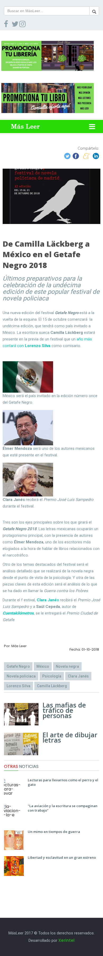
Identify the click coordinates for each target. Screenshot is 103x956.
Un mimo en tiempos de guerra (54, 831)
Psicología (51, 676)
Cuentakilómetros (18, 613)
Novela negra (67, 666)
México (42, 666)
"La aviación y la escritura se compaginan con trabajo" (62, 808)
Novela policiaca (21, 676)
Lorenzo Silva (18, 686)
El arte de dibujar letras (70, 737)
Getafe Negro (18, 666)
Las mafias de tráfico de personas (64, 710)
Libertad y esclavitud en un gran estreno (62, 857)
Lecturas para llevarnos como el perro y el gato (63, 782)
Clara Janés (48, 600)
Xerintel (66, 940)
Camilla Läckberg (52, 686)
